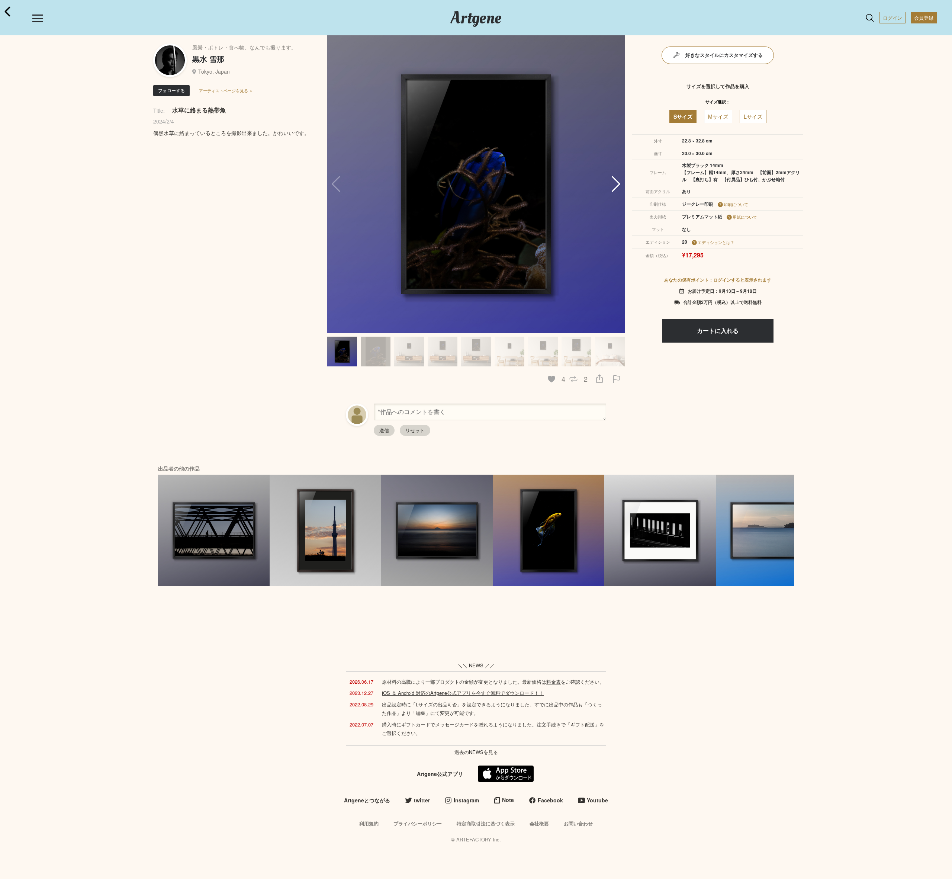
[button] (616, 184)
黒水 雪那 (208, 58)
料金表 (553, 681)
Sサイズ (682, 116)
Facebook (550, 800)
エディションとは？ (716, 242)
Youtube (597, 800)
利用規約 (369, 823)
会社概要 (539, 823)
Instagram (466, 800)
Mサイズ (718, 116)
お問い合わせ (578, 823)
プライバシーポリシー (417, 823)
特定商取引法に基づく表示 (486, 823)
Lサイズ (753, 116)
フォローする (171, 90)
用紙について (745, 217)
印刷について (736, 204)
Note (508, 799)
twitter (422, 800)
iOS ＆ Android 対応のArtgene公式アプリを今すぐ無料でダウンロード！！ (463, 692)
